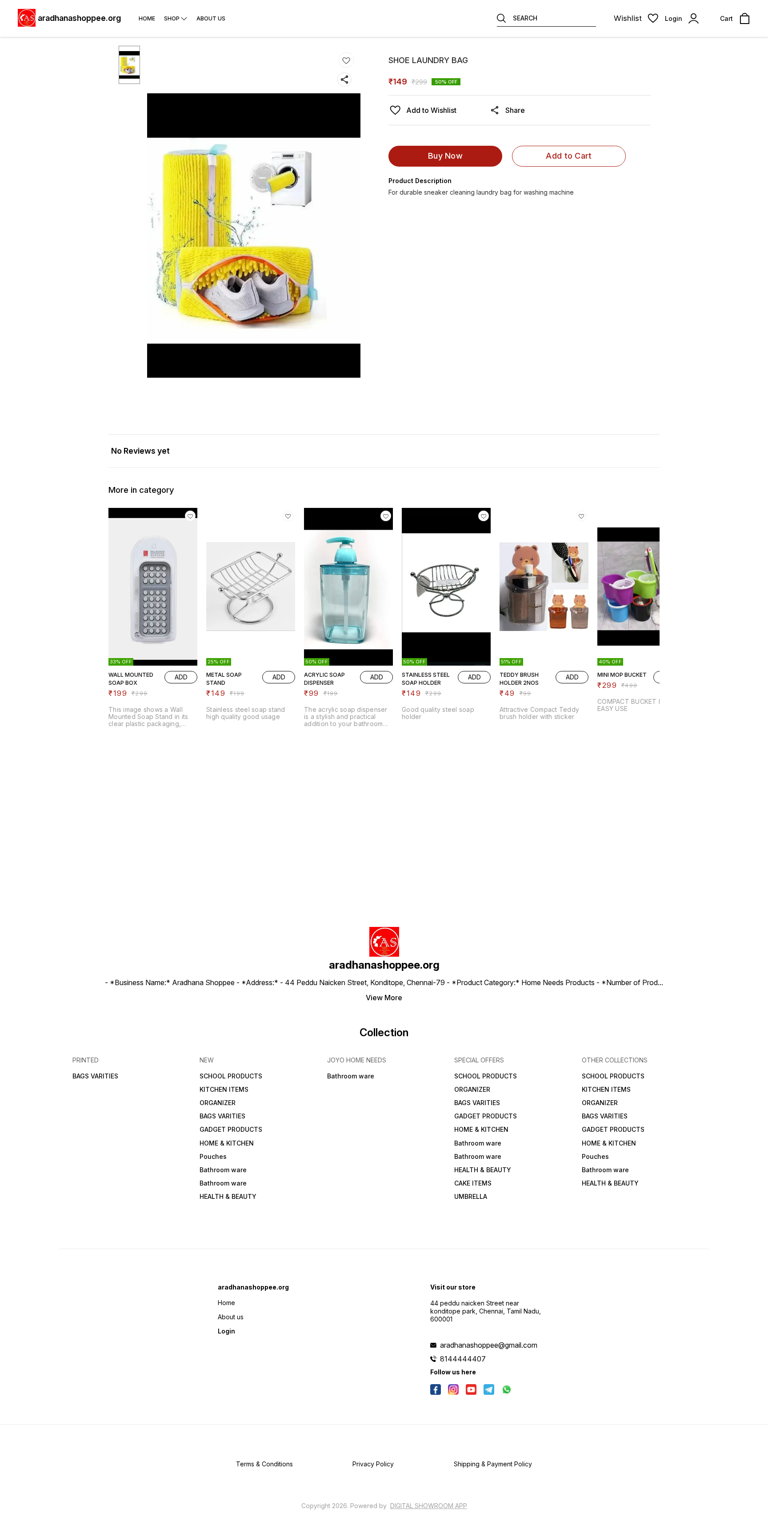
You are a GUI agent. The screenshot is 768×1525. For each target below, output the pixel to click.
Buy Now (445, 155)
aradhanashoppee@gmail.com (488, 1345)
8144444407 (463, 1359)
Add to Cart (569, 155)
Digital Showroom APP (428, 1505)
